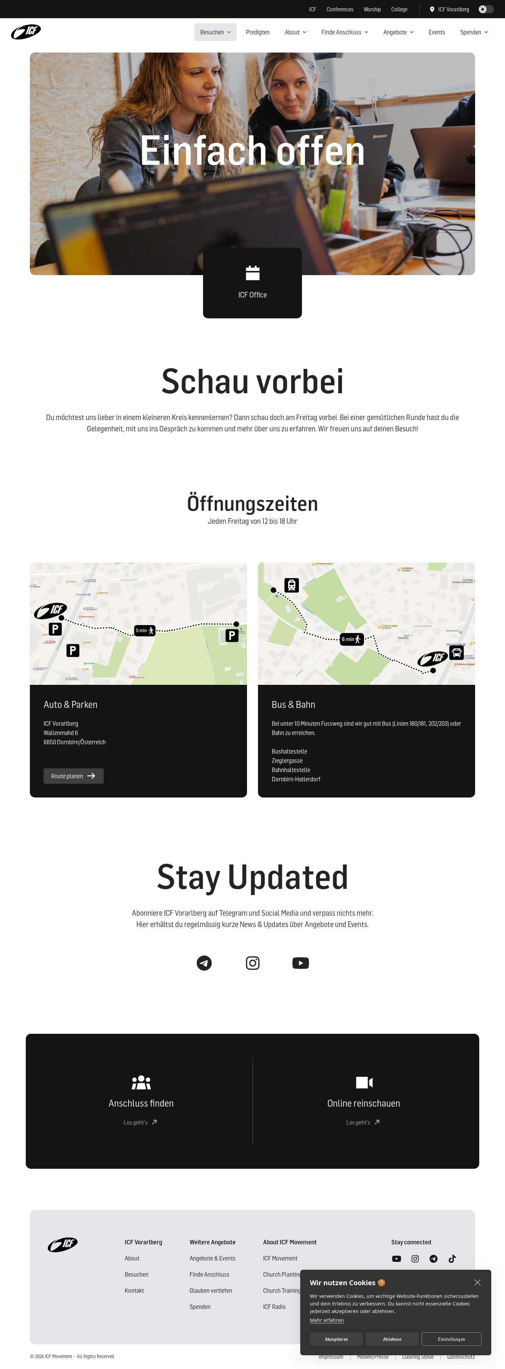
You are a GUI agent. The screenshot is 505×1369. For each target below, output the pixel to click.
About (292, 32)
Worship (372, 9)
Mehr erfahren (327, 1320)
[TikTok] (452, 1259)
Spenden (470, 32)
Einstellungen (451, 1339)
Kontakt (134, 1290)
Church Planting (282, 1274)
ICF (312, 9)
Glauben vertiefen (211, 1290)
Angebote (395, 32)
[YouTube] (396, 1259)
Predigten (258, 32)
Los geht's (135, 1122)
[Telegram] (433, 1259)
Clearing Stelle (418, 1356)
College (399, 9)
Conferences (340, 9)
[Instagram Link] (252, 963)
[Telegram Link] (204, 963)
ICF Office (252, 294)
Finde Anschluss (341, 32)
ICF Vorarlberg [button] (453, 9)
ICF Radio (274, 1306)
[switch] (486, 9)
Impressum (331, 1356)
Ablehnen (392, 1339)
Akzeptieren (336, 1339)
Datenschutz (461, 1356)
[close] (477, 1282)
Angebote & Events (213, 1258)
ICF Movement (280, 1258)
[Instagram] (415, 1259)
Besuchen (212, 32)
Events (437, 32)
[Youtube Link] (300, 963)
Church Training (282, 1290)
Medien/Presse (373, 1356)
